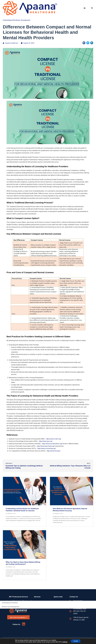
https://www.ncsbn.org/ (53, 439)
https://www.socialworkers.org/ (52, 443)
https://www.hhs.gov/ (53, 451)
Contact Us (74, 597)
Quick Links (58, 597)
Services (37, 597)
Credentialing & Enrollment (11, 20)
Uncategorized (25, 20)
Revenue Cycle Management (10, 606)
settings (65, 642)
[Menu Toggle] (85, 8)
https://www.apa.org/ (45, 441)
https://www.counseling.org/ (46, 448)
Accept (76, 641)
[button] (92, 8)
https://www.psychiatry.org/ (45, 446)
